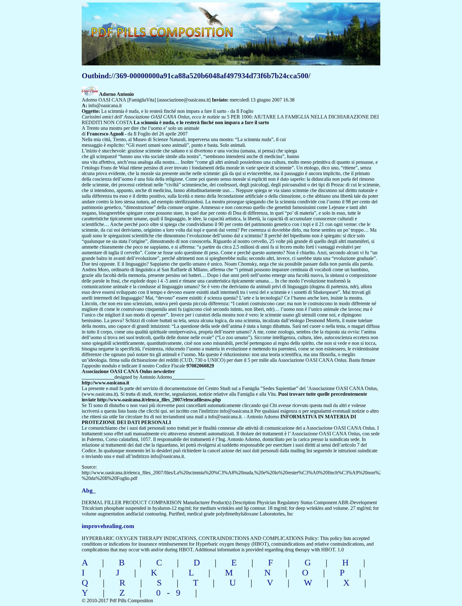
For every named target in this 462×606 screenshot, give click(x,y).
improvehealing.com (108, 526)
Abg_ (89, 490)
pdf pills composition (170, 25)
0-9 (171, 593)
